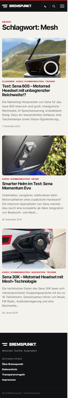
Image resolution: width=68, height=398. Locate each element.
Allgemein (8, 81)
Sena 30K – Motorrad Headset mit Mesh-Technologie (32, 279)
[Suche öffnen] (54, 6)
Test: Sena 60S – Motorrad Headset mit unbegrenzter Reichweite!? (26, 90)
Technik (50, 81)
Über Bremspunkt (12, 364)
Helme (35, 179)
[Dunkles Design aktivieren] (45, 6)
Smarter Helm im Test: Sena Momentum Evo (27, 185)
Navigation (38, 272)
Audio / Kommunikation (30, 81)
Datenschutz (9, 369)
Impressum (9, 379)
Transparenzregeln (13, 374)
